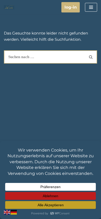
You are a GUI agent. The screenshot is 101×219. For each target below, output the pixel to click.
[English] (7, 211)
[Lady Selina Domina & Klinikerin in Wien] (9, 7)
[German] (14, 211)
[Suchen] (91, 57)
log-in (70, 7)
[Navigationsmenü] (91, 7)
